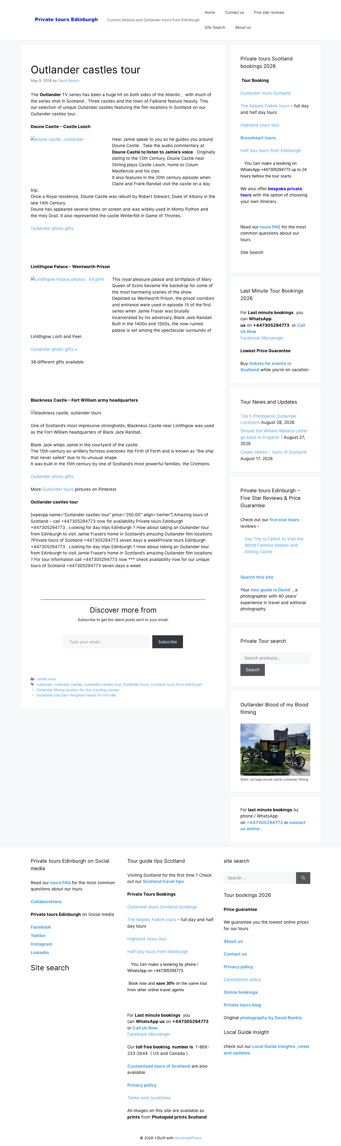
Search (253, 669)
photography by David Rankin (271, 1017)
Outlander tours (58, 489)
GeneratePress (188, 1138)
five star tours (284, 519)
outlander (44, 684)
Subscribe (167, 641)
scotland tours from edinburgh (176, 684)
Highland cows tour (259, 125)
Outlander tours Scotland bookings (162, 906)
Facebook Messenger (262, 337)
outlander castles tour (103, 684)
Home (210, 12)
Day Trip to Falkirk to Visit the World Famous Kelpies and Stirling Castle (274, 545)
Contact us (234, 12)
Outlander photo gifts (52, 228)
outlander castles (68, 684)
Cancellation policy (243, 979)
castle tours (46, 679)
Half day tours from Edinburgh (270, 150)
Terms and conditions (149, 1097)
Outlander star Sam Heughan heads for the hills (76, 695)
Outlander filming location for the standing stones (77, 690)
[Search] (303, 878)
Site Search (215, 27)
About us (243, 27)
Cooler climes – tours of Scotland (273, 452)
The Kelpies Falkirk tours (264, 105)
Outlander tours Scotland (265, 93)
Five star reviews (269, 12)
